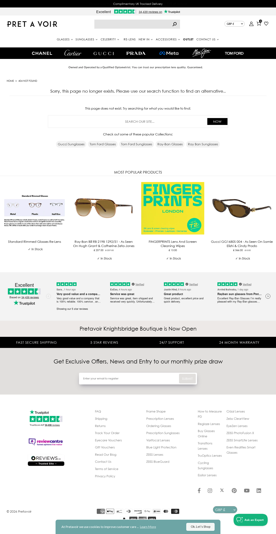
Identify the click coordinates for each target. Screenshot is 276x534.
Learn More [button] (148, 527)
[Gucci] (104, 53)
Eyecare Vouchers (108, 440)
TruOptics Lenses (210, 455)
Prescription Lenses (160, 418)
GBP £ (230, 24)
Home (10, 80)
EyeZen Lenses (237, 426)
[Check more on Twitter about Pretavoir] (221, 491)
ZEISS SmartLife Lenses (242, 440)
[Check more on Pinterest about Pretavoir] (234, 491)
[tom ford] (234, 53)
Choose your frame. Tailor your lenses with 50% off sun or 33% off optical (138, 3)
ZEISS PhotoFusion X (240, 433)
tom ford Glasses (103, 144)
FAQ (98, 411)
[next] (272, 223)
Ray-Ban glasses (170, 144)
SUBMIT (187, 379)
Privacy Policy (105, 476)
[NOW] (175, 24)
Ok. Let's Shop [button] (200, 526)
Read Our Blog (105, 454)
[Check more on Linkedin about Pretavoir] (259, 491)
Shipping (101, 418)
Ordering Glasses (158, 426)
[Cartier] (72, 53)
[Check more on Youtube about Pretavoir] (247, 491)
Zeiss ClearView (237, 418)
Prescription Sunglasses (163, 433)
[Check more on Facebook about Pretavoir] (199, 491)
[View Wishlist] (266, 24)
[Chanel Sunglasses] (42, 53)
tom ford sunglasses (136, 144)
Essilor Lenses (207, 475)
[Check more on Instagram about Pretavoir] (210, 491)
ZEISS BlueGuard (157, 461)
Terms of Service (106, 469)
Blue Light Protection (161, 447)
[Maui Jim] (202, 53)
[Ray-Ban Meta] (169, 53)
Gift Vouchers (105, 447)
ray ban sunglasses (203, 144)
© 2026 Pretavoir (19, 511)
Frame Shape (156, 411)
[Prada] (136, 53)
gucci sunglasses (71, 144)
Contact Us (103, 461)
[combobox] (137, 24)
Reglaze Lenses (209, 424)
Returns (100, 426)
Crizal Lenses (235, 411)
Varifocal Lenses (158, 440)
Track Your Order (107, 433)
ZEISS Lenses (154, 454)
